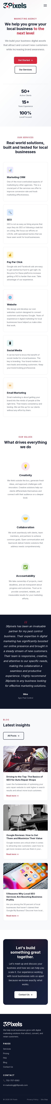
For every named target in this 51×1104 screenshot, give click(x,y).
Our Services (25, 69)
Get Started (24, 60)
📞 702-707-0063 (11, 1080)
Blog (5, 1062)
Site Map (44, 1099)
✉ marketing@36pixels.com (15, 1085)
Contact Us (24, 994)
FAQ (5, 1058)
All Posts (12, 736)
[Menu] (45, 5)
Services (7, 1049)
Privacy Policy (32, 1099)
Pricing (6, 1053)
